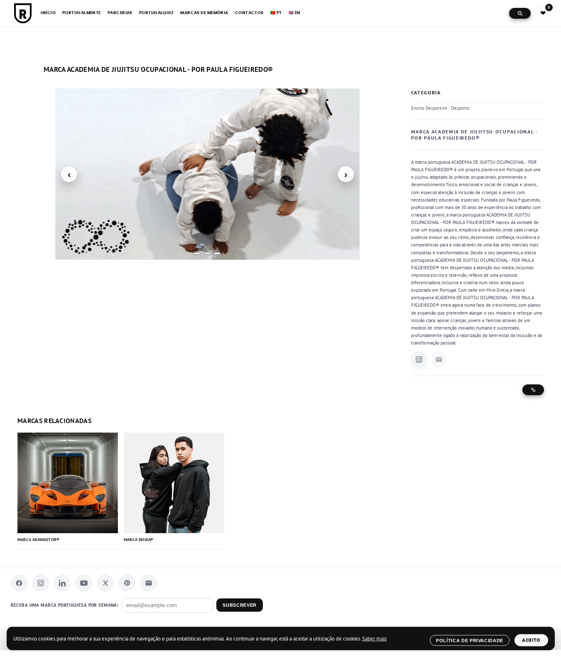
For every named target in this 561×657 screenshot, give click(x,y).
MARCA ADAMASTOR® (38, 540)
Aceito (531, 640)
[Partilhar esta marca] (533, 389)
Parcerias (120, 13)
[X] (105, 583)
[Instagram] (40, 583)
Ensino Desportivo (429, 108)
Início (48, 13)
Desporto (460, 108)
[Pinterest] (127, 583)
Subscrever (239, 605)
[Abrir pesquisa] (520, 13)
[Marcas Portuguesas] (23, 13)
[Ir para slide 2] (207, 253)
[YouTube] (84, 583)
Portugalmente (81, 13)
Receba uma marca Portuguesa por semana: (65, 605)
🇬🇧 (295, 13)
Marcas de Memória (204, 13)
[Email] (148, 583)
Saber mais (374, 638)
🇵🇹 (276, 13)
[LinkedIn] (62, 583)
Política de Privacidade (469, 640)
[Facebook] (19, 583)
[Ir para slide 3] (217, 253)
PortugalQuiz (156, 13)
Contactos (249, 13)
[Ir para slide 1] (197, 253)
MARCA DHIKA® (138, 540)
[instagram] (419, 359)
